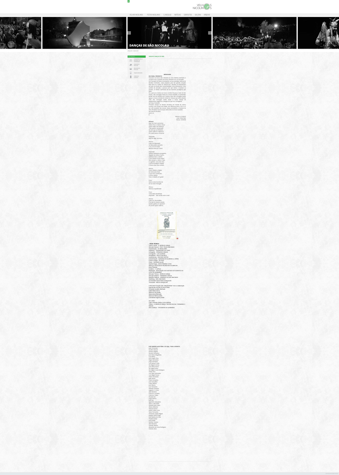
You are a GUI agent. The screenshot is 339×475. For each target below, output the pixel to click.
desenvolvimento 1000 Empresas (331, 473)
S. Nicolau (167, 15)
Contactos (188, 15)
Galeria (198, 15)
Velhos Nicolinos (136, 15)
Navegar (135, 51)
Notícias (177, 15)
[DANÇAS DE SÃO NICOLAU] (84, 48)
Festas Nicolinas (153, 15)
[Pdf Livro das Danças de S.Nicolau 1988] (185, 209)
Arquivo (207, 15)
